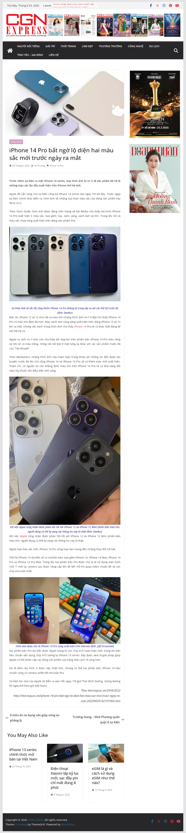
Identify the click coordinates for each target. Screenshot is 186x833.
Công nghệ (135, 46)
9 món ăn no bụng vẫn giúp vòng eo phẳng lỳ (34, 717)
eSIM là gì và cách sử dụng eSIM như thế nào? (103, 775)
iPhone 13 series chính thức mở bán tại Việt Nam (23, 754)
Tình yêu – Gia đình (30, 55)
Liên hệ (54, 55)
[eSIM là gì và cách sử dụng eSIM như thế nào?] (106, 746)
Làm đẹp (87, 46)
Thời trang (68, 46)
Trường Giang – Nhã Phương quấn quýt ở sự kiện (96, 719)
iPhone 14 (80, 326)
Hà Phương (39, 165)
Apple (23, 536)
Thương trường (110, 46)
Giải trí (50, 46)
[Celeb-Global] (10, 50)
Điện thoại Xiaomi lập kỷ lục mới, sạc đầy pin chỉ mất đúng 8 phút (65, 778)
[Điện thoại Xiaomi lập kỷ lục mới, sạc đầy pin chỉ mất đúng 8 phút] (65, 746)
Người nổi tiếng (28, 46)
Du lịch (154, 46)
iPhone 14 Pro (57, 165)
